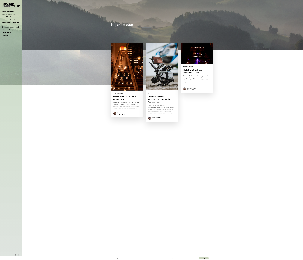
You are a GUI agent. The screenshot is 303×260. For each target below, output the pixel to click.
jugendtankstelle (121, 113)
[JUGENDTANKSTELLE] (118, 93)
